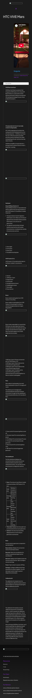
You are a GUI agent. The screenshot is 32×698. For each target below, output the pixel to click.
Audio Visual (23, 75)
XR (17, 77)
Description (8, 83)
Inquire (17, 71)
